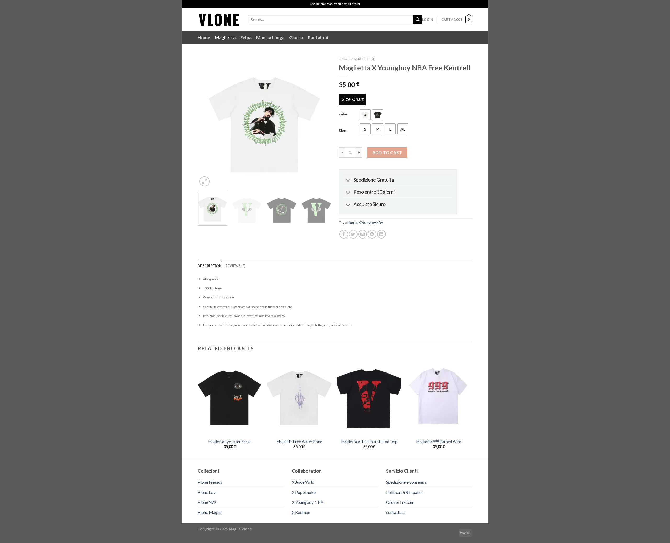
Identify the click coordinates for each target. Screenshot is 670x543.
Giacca (296, 37)
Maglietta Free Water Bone (299, 441)
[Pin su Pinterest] (372, 234)
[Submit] (417, 19)
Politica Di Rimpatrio (405, 492)
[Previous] (206, 121)
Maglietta (225, 37)
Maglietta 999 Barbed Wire (438, 441)
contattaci (395, 512)
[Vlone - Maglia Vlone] (219, 19)
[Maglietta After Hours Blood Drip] (369, 396)
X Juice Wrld (303, 481)
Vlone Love (207, 492)
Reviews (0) (235, 266)
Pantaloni (318, 37)
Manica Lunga (270, 37)
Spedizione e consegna (406, 481)
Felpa (246, 37)
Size (342, 131)
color (343, 114)
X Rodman (301, 512)
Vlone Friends (210, 481)
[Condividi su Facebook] (343, 234)
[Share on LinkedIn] (381, 234)
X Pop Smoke (304, 492)
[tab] (210, 266)
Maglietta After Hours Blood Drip (369, 441)
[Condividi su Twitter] (353, 234)
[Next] (322, 121)
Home (204, 37)
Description (210, 266)
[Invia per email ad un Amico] (362, 234)
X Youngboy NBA (371, 222)
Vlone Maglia (210, 512)
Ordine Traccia (399, 502)
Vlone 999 (207, 502)
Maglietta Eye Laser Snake (230, 441)
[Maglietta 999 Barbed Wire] (439, 396)
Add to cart (387, 152)
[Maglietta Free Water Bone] (299, 396)
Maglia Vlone (240, 529)
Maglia (352, 222)
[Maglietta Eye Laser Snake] (230, 396)
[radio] (365, 115)
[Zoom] (204, 181)
